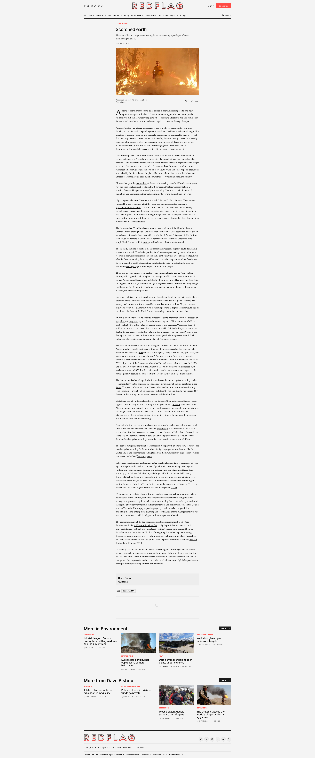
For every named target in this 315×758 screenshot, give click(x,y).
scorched (128, 228)
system (174, 488)
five (131, 325)
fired (141, 353)
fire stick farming (166, 463)
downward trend (189, 425)
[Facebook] (85, 6)
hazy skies (133, 321)
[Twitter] (88, 6)
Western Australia (205, 634)
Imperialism (202, 708)
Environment (122, 23)
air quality (140, 339)
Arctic (118, 387)
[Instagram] (92, 6)
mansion (193, 540)
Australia (88, 686)
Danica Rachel (205, 645)
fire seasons (158, 166)
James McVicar (129, 669)
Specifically (162, 429)
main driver (141, 183)
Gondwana (138, 170)
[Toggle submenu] (102, 15)
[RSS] (102, 6)
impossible (121, 529)
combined (140, 222)
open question (146, 177)
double (119, 332)
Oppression (164, 708)
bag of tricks (161, 128)
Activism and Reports (130, 686)
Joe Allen (90, 648)
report (122, 297)
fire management (144, 456)
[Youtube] (98, 6)
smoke (146, 242)
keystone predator (148, 142)
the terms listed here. (175, 755)
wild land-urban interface (145, 526)
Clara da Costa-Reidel (170, 666)
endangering (132, 267)
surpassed (185, 367)
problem (176, 405)
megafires (120, 321)
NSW (161, 656)
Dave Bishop (123, 44)
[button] (98, 15)
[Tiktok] (95, 6)
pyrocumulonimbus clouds (128, 208)
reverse (185, 436)
